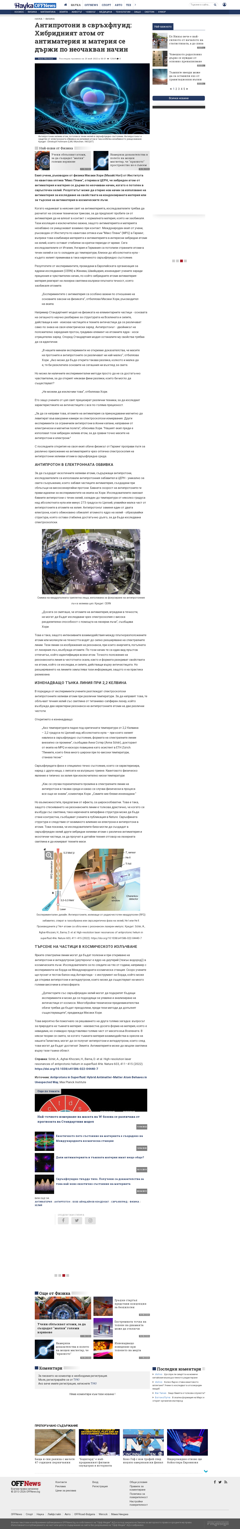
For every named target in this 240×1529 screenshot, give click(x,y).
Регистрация (100, 1486)
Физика (32, 12)
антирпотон (62, 1202)
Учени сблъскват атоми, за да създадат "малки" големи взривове (68, 158)
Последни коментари (179, 1369)
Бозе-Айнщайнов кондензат (91, 1202)
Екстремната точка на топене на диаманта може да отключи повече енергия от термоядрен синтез (130, 1328)
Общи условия (138, 1482)
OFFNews (16, 1514)
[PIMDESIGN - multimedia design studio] (216, 1524)
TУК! (76, 1379)
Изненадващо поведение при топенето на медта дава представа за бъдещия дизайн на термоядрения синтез (130, 1351)
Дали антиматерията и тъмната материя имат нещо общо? (100, 1157)
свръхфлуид (119, 1202)
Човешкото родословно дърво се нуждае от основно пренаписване (185, 57)
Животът (77, 12)
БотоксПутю (163, 1397)
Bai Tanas (160, 1393)
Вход (95, 1482)
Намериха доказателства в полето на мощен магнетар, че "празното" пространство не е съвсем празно (129, 161)
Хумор (162, 12)
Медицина (105, 12)
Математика (48, 12)
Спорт (106, 5)
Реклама (60, 1486)
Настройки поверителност (139, 1503)
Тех (128, 5)
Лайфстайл (54, 1514)
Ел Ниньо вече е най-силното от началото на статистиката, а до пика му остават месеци (186, 42)
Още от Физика (54, 1293)
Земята (63, 12)
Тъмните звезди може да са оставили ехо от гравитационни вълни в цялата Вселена (185, 78)
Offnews (91, 5)
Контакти (61, 1482)
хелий (38, 1205)
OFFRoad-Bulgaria (84, 1514)
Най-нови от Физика (56, 148)
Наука (76, 5)
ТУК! (94, 1383)
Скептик (149, 12)
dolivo (159, 1374)
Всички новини (179, 98)
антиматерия (43, 1202)
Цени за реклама (65, 1490)
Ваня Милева (45, 59)
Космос (19, 12)
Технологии (123, 12)
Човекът (91, 12)
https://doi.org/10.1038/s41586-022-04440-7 (66, 1069)
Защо (137, 12)
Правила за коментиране (137, 1488)
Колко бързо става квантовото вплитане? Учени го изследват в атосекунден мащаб (177, 1385)
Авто (118, 5)
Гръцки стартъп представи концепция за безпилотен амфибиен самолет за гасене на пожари (130, 1307)
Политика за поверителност (139, 1495)
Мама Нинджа (119, 1514)
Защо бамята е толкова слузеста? (186, 1393)
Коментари (50, 1368)
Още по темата (48, 1091)
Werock (103, 1514)
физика (134, 1202)
